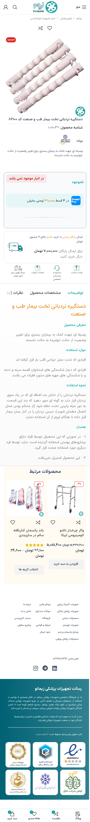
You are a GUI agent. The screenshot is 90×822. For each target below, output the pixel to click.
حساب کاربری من (23, 618)
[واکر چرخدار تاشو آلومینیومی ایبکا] (65, 498)
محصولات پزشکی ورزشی (67, 639)
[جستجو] (15, 7)
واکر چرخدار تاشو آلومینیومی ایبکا (72, 533)
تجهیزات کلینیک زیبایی (67, 604)
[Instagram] (35, 668)
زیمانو (79, 18)
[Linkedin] (54, 668)
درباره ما (27, 604)
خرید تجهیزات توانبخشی (43, 18)
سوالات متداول (43, 611)
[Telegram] (45, 668)
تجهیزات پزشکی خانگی (67, 611)
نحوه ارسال (45, 632)
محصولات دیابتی (70, 618)
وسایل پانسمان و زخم (68, 632)
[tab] (75, 293)
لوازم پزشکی (66, 18)
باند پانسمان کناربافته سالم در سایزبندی (28, 533)
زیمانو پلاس (44, 604)
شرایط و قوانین (43, 625)
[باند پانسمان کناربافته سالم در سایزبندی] (25, 498)
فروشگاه (46, 618)
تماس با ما (26, 611)
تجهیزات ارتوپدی (70, 625)
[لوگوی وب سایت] (45, 7)
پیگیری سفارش (24, 625)
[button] (66, 564)
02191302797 (60, 659)
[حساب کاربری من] (5, 7)
